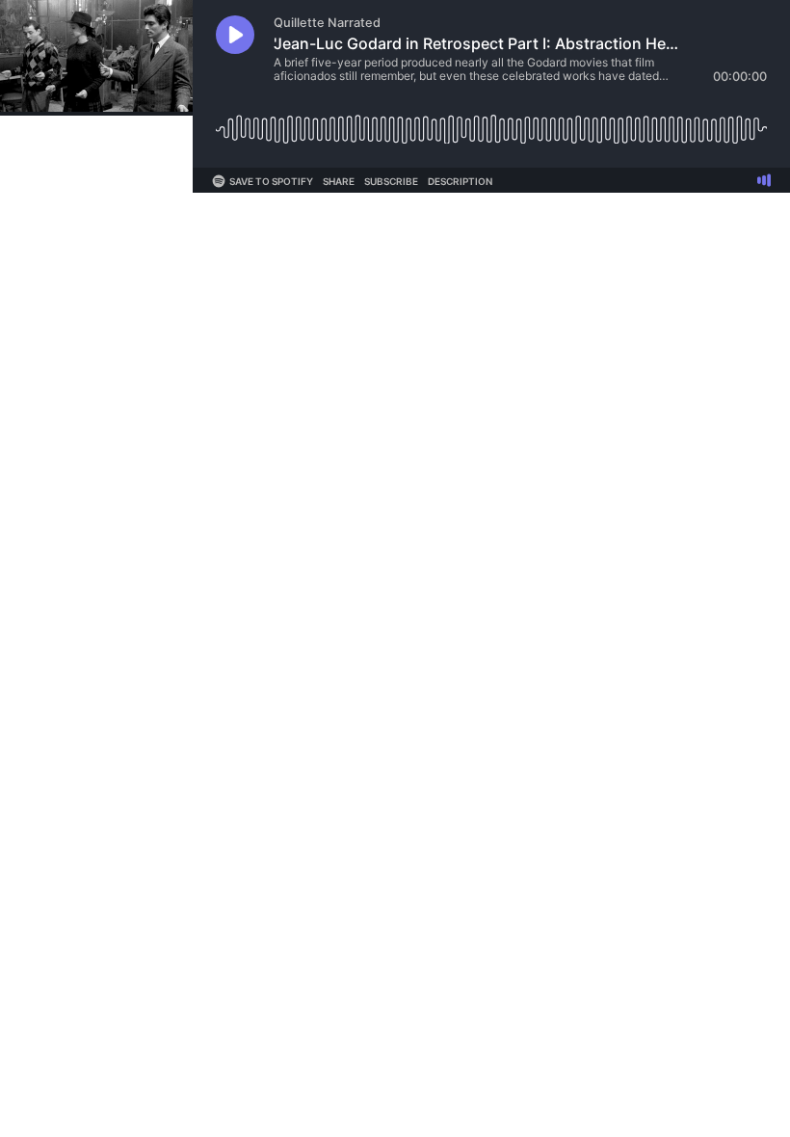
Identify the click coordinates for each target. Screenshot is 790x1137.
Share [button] (339, 181)
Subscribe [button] (391, 181)
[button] (235, 34)
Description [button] (460, 181)
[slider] (491, 122)
